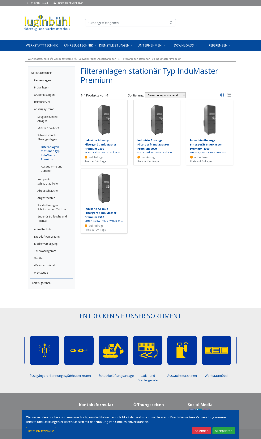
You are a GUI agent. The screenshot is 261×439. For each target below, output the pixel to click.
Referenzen (218, 45)
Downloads (184, 45)
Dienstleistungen (114, 45)
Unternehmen (150, 45)
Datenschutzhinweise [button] (41, 431)
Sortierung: (136, 95)
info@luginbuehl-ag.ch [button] (70, 2)
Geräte (38, 258)
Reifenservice (42, 102)
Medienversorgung (46, 243)
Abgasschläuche (47, 190)
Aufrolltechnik (42, 229)
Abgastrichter (46, 198)
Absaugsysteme (63, 58)
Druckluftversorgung (47, 236)
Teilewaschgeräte (45, 251)
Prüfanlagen (41, 87)
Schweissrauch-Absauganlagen (97, 58)
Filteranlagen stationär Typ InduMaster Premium (151, 58)
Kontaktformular (96, 404)
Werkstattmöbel (44, 265)
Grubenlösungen (44, 94)
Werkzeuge (41, 272)
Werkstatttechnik (42, 45)
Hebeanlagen (42, 80)
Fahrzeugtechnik (78, 45)
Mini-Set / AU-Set (48, 128)
